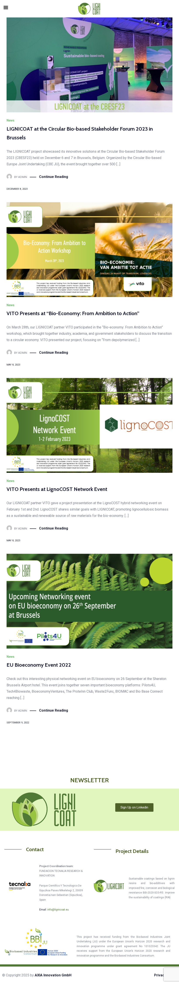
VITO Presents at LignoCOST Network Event (57, 489)
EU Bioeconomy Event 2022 (39, 665)
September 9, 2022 (18, 722)
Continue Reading (53, 177)
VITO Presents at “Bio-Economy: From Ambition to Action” (73, 313)
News (10, 120)
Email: (54, 909)
